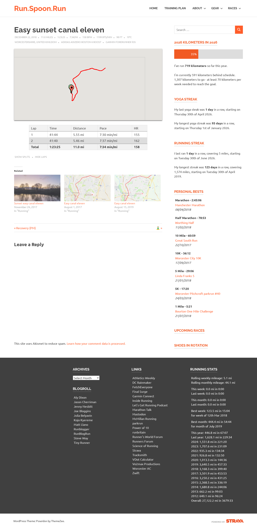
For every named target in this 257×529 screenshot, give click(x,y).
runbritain (139, 432)
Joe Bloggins (82, 411)
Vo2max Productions (146, 464)
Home (153, 8)
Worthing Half (184, 222)
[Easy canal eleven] (87, 188)
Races (232, 8)
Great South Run (186, 240)
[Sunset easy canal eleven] (37, 188)
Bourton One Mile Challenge (194, 311)
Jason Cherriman (85, 402)
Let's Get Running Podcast (150, 405)
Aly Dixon (80, 397)
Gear (215, 8)
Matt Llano (81, 424)
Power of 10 (140, 427)
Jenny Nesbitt (83, 406)
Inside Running (142, 400)
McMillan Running (144, 418)
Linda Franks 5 (184, 276)
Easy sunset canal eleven (59, 29)
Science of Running (145, 446)
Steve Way (81, 438)
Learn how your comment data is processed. (96, 343)
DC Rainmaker (141, 382)
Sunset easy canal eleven (28, 203)
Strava (136, 450)
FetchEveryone (142, 387)
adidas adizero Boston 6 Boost (81, 42)
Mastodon (139, 414)
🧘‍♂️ (159, 228)
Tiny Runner (82, 442)
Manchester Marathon (190, 205)
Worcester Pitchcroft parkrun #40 (197, 293)
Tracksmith (139, 455)
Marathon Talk (141, 409)
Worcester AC (141, 468)
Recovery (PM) (26, 228)
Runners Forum (142, 441)
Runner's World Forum (147, 437)
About (197, 8)
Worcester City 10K (188, 258)
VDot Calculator (143, 459)
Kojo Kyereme (83, 420)
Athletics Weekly (143, 378)
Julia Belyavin (83, 415)
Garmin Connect (143, 396)
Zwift (135, 473)
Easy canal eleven (74, 203)
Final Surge (140, 391)
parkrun (137, 423)
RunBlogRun (82, 433)
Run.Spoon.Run (40, 8)
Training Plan (175, 8)
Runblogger (81, 429)
